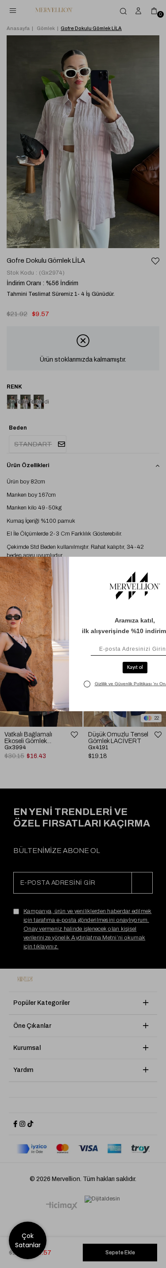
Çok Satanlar (28, 1240)
